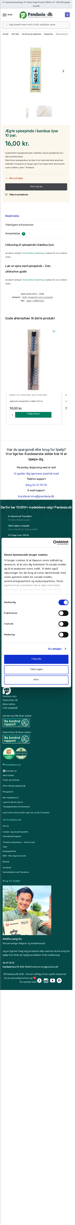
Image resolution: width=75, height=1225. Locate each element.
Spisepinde (48, 34)
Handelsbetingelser (12, 836)
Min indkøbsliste (10, 798)
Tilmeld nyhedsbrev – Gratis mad (19, 842)
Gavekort (7, 868)
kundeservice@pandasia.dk (44, 967)
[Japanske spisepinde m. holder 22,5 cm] (34, 358)
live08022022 (38, 301)
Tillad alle (36, 659)
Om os (6, 826)
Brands (6, 862)
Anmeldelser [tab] (14, 233)
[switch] (63, 613)
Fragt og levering (11, 780)
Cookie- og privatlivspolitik (15, 832)
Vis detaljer (55, 648)
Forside (5, 34)
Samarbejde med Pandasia (16, 872)
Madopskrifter (9, 851)
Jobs (5, 847)
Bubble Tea (15, 395)
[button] (67, 14)
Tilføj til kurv (33, 414)
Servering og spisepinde (31, 34)
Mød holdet (8, 776)
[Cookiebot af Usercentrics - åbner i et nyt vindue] (53, 542)
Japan (29, 301)
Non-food (15, 34)
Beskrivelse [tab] (12, 216)
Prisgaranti (8, 792)
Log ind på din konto (13, 802)
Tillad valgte (36, 669)
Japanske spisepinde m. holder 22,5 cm (26, 401)
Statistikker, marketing (33, 253)
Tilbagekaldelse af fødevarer (16, 807)
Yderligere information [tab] (19, 225)
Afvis (36, 680)
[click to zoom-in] (36, 71)
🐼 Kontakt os (10, 771)
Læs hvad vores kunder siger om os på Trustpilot (26, 813)
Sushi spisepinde (45, 297)
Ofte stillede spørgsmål (14, 786)
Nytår (24, 297)
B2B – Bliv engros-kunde (14, 856)
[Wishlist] (54, 331)
